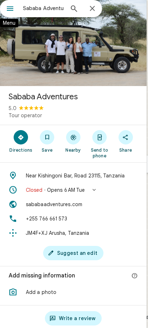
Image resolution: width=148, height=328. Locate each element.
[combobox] (43, 8)
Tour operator (25, 115)
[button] (73, 190)
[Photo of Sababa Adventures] (73, 43)
